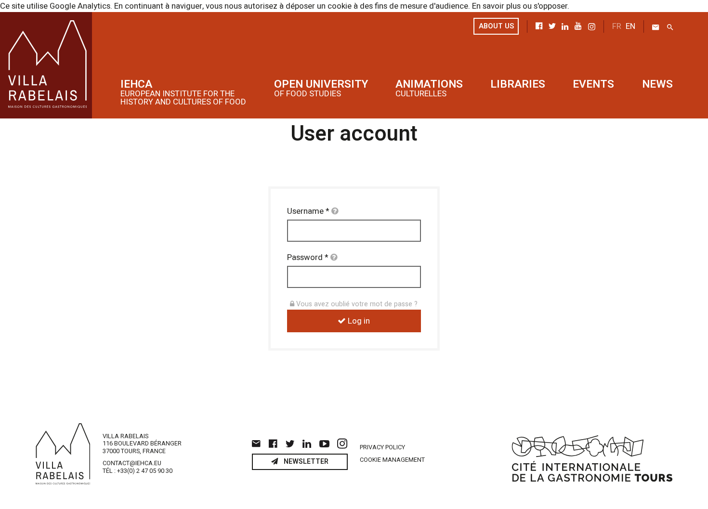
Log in (358, 321)
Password (307, 257)
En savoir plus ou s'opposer (519, 6)
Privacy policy (382, 448)
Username (308, 211)
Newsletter (305, 462)
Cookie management (392, 460)
